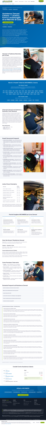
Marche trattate (21, 1)
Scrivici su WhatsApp (8, 373)
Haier (3, 92)
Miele (29, 92)
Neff (35, 92)
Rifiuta (34, 422)
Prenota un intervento (8, 378)
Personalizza (37, 422)
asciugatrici (11, 69)
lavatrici (15, 68)
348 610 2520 (14, 401)
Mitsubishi (32, 92)
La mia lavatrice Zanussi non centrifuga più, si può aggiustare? (12, 295)
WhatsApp (5, 26)
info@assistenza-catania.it (9, 376)
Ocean (38, 92)
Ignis (14, 92)
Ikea (17, 92)
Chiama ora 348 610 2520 (8, 22)
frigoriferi (3, 69)
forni (16, 68)
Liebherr (26, 92)
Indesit (20, 92)
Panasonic (42, 92)
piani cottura (7, 69)
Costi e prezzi (36, 403)
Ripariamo (16, 1)
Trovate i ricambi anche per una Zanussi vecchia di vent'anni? (12, 298)
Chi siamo (26, 1)
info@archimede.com (37, 419)
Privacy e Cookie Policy (37, 404)
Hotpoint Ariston (11, 92)
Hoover (7, 92)
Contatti (29, 1)
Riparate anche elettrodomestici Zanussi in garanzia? (10, 290)
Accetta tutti (42, 422)
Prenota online (32, 1)
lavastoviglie (19, 68)
